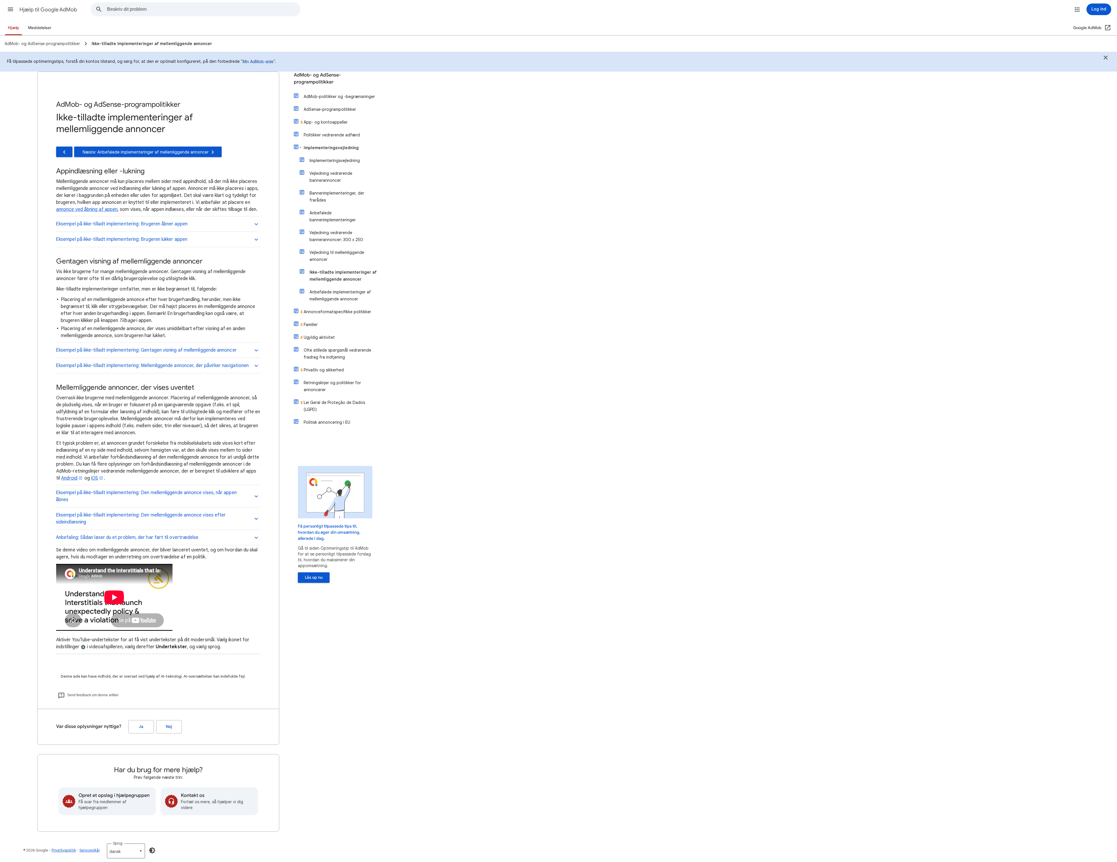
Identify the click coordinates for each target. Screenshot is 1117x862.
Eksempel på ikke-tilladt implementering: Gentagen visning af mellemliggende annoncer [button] (146, 350)
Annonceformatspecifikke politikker (337, 311)
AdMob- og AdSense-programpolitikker (317, 78)
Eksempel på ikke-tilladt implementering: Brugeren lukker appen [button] (121, 239)
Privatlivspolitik (63, 850)
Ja (141, 726)
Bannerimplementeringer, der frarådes (337, 196)
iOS (94, 478)
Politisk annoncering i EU (327, 422)
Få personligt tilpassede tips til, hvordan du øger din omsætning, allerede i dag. (329, 532)
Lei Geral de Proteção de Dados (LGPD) (334, 406)
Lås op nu (314, 577)
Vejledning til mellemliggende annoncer (337, 256)
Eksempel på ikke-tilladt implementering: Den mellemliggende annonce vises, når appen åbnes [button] (146, 496)
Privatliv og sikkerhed (324, 370)
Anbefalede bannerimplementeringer (333, 216)
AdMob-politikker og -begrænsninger (339, 96)
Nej (169, 726)
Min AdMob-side (258, 61)
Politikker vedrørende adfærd (332, 135)
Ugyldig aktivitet (319, 337)
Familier (311, 324)
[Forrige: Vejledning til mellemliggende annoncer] (64, 152)
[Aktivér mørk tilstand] (152, 850)
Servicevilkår (89, 850)
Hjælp (13, 27)
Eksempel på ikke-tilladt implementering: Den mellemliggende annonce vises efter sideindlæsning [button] (141, 518)
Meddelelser (39, 27)
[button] (10, 9)
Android (69, 478)
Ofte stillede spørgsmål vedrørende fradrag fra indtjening (337, 354)
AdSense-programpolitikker (330, 109)
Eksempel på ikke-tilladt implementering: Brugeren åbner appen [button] (122, 224)
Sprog (117, 843)
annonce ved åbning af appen (87, 209)
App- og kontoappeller (326, 122)
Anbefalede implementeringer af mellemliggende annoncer (340, 295)
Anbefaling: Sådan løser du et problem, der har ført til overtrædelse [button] (127, 537)
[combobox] (203, 9)
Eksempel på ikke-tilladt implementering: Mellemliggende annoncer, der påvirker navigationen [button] (152, 365)
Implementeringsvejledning (331, 147)
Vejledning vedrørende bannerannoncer (331, 177)
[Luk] (1105, 58)
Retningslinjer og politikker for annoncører (332, 386)
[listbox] (126, 851)
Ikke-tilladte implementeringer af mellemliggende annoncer (343, 276)
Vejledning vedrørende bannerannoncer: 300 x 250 (336, 236)
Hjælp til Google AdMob (48, 9)
